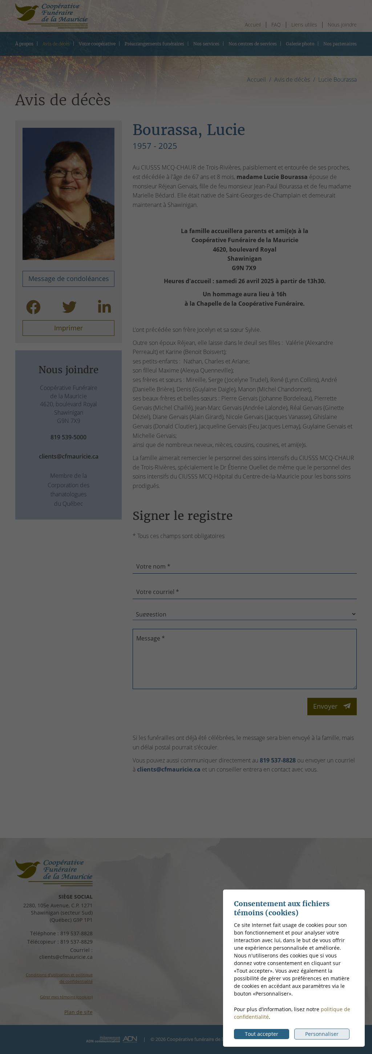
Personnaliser (322, 1033)
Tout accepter (261, 1033)
